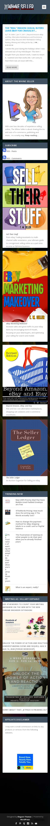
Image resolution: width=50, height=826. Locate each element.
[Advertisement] (25, 793)
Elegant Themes (24, 817)
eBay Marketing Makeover (16, 323)
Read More (12, 67)
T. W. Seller (11, 35)
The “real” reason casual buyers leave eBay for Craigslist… (24, 29)
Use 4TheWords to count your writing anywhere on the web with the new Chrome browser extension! (23, 607)
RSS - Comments (14, 158)
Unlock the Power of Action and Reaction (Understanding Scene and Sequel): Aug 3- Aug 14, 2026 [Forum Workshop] (25, 646)
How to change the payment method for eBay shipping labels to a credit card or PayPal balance (30, 525)
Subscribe (39, 820)
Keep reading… (31, 135)
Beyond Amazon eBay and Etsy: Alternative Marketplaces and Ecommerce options (24, 37)
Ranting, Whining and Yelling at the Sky (19, 42)
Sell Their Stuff (12, 234)
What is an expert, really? (27, 587)
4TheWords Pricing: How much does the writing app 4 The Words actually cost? (29, 513)
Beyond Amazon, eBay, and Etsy (19, 406)
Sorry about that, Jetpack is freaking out (25, 710)
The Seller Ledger (13, 477)
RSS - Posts (11, 151)
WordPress (25, 819)
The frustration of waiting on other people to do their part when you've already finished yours (29, 538)
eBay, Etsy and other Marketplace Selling (26, 40)
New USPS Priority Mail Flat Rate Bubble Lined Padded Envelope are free (30, 502)
